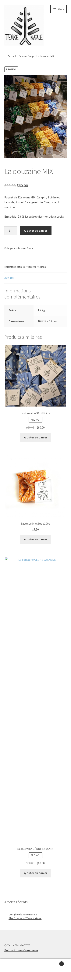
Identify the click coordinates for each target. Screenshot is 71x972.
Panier (54, 962)
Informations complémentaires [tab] (25, 266)
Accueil (12, 56)
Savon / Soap (26, 56)
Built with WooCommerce (21, 950)
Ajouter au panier (35, 230)
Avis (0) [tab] (9, 278)
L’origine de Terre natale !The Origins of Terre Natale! (25, 916)
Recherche (35, 965)
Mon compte (12, 965)
